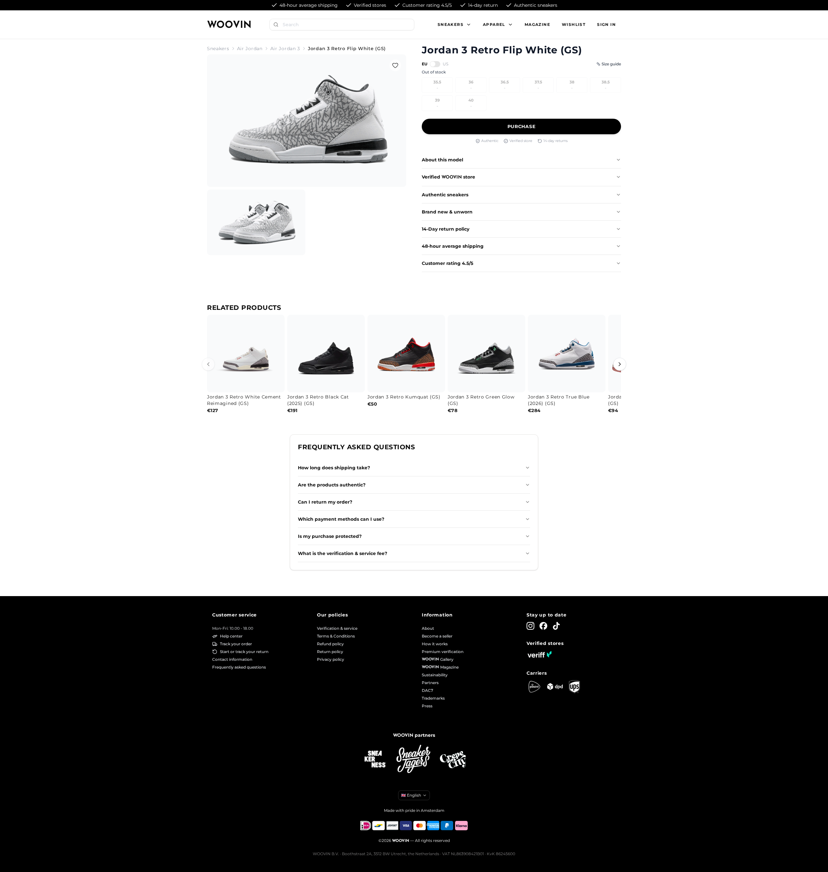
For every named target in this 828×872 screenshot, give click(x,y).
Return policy (330, 651)
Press (427, 705)
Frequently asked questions (239, 667)
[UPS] (574, 686)
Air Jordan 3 (285, 48)
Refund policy (330, 643)
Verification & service (337, 628)
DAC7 (427, 690)
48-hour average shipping (453, 246)
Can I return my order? (325, 502)
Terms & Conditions (336, 636)
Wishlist (573, 24)
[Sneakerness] (375, 759)
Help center (231, 636)
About (428, 628)
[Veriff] (539, 654)
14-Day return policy (445, 229)
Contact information (232, 659)
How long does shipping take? (334, 468)
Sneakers (218, 48)
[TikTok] (556, 626)
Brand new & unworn (447, 212)
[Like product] (395, 65)
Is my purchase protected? (330, 536)
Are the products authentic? (331, 485)
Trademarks (433, 698)
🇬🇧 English (411, 795)
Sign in (606, 24)
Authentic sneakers (445, 195)
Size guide (611, 63)
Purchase (521, 126)
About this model (442, 160)
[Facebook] (543, 626)
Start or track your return (244, 651)
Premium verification (442, 651)
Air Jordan (250, 48)
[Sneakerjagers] (414, 759)
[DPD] (555, 686)
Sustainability (435, 674)
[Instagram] (530, 626)
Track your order (236, 643)
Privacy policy (330, 659)
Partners (430, 682)
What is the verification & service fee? (342, 553)
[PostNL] (534, 686)
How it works (435, 643)
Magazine (537, 24)
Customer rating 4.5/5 (447, 263)
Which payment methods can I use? (341, 519)
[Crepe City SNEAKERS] (453, 759)
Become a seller (437, 636)
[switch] (435, 64)
